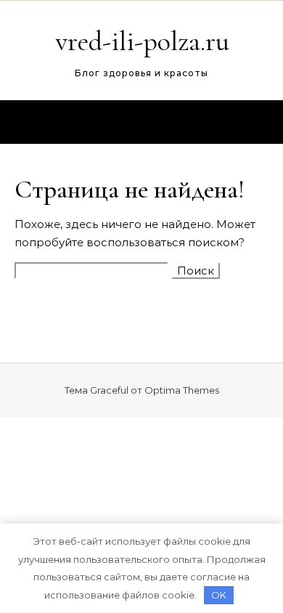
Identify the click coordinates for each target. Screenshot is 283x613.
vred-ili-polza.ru (142, 41)
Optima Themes (181, 390)
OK (218, 595)
